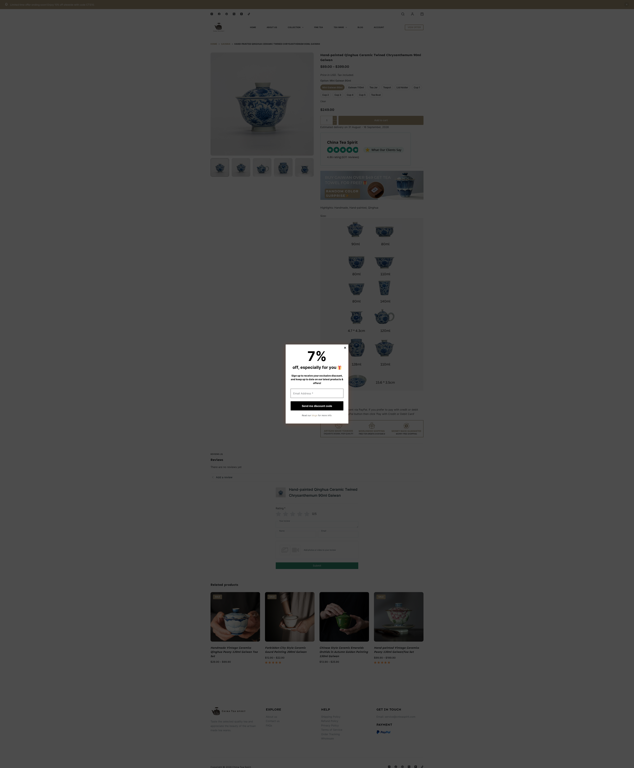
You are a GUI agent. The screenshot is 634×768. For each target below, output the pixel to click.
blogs (314, 415)
